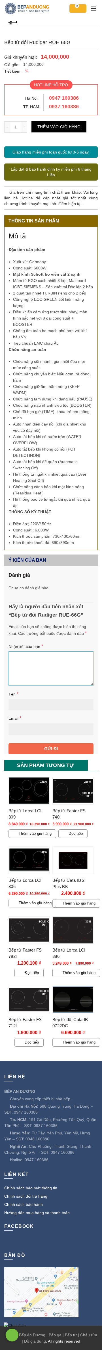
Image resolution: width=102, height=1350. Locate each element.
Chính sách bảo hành (23, 1204)
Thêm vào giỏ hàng (58, 126)
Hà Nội (31, 98)
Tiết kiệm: (13, 71)
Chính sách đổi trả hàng (25, 1196)
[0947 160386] (12, 1335)
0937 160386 (64, 106)
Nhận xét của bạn (25, 646)
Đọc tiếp (76, 833)
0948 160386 (37, 1139)
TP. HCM (31, 107)
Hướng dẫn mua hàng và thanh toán (37, 1212)
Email (14, 718)
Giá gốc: (11, 64)
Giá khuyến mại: (20, 57)
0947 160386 (64, 98)
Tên (13, 694)
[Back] (13, 22)
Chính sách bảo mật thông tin (30, 1188)
